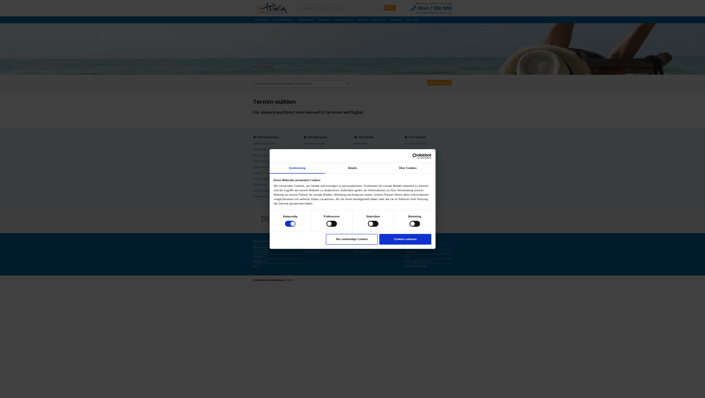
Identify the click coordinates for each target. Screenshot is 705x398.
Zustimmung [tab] (297, 168)
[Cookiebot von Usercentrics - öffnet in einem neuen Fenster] (415, 156)
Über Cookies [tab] (408, 168)
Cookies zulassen (405, 239)
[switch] (331, 224)
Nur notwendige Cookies (352, 239)
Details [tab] (352, 168)
